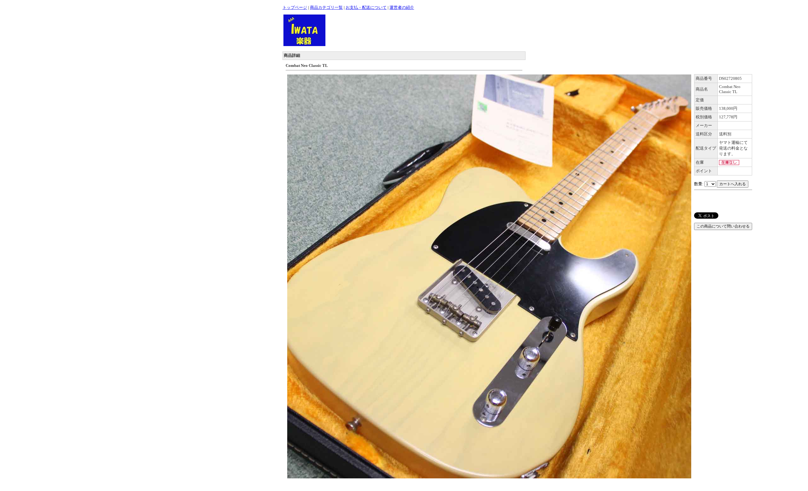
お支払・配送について (366, 7)
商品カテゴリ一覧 (326, 7)
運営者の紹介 (401, 7)
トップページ (294, 7)
